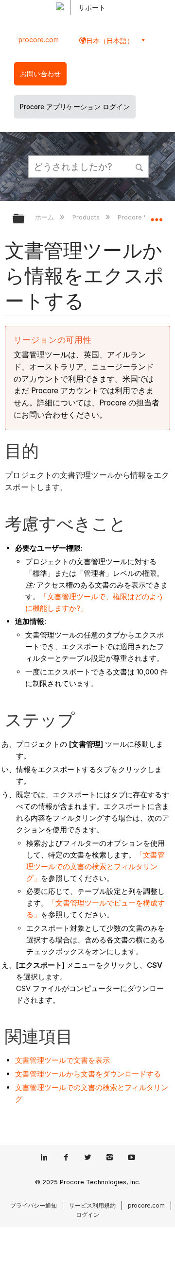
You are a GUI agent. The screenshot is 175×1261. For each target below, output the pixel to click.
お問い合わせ (40, 74)
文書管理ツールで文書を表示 (62, 1060)
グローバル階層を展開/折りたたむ (24, 219)
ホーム (45, 217)
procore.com (38, 40)
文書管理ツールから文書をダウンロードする (88, 1073)
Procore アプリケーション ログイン (75, 107)
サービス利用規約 (92, 1205)
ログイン (87, 1214)
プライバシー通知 (33, 1205)
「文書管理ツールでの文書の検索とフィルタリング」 (95, 866)
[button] (140, 166)
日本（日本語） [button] (110, 40)
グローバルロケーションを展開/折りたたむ (156, 215)
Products (86, 217)
